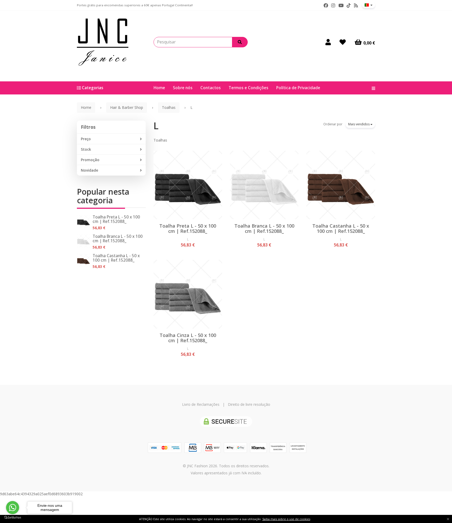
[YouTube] (341, 5)
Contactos (210, 88)
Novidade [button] (89, 170)
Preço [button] (86, 138)
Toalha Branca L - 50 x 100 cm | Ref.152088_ (118, 239)
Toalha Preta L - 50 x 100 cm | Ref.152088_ (116, 219)
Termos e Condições (248, 88)
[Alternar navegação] (371, 87)
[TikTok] (348, 5)
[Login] (328, 42)
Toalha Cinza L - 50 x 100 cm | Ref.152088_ (188, 338)
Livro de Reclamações (200, 404)
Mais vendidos (359, 124)
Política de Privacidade (298, 88)
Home (159, 88)
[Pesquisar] (240, 42)
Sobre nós (183, 88)
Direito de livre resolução (249, 404)
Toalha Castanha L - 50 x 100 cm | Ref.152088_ (116, 258)
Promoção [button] (90, 159)
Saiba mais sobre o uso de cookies (286, 519)
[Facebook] (326, 5)
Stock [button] (86, 149)
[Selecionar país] (368, 5)
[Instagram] (333, 5)
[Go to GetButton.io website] (12, 517)
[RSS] (355, 5)
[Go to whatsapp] (12, 507)
